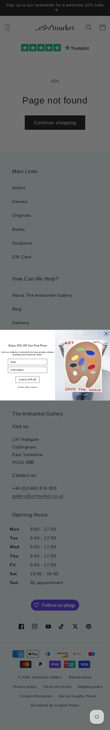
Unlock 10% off (27, 379)
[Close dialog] (106, 333)
